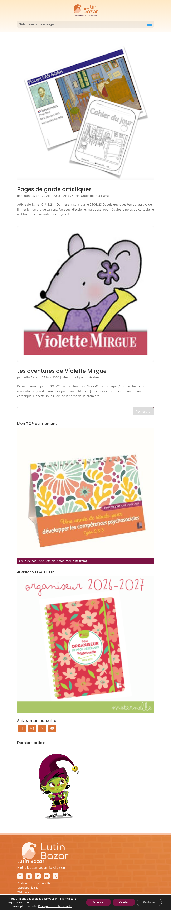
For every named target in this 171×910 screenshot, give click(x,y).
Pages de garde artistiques (54, 189)
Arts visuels (71, 196)
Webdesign (24, 892)
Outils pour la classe (95, 196)
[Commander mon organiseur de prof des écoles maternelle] (85, 644)
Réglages (149, 902)
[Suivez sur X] (55, 876)
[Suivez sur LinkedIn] (38, 876)
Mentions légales (27, 887)
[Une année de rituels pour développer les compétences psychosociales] (85, 496)
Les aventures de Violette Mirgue (62, 371)
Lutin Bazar (31, 196)
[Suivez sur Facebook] (20, 876)
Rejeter (124, 902)
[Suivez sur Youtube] (47, 876)
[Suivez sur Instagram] (29, 876)
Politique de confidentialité (34, 883)
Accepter (98, 902)
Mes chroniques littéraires (80, 377)
